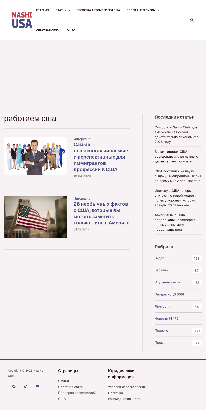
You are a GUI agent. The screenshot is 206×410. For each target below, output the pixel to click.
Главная (42, 10)
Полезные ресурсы (141, 10)
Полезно (161, 330)
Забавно (161, 270)
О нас (71, 30)
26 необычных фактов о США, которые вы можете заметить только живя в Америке (101, 213)
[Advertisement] (103, 70)
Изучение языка (167, 282)
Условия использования (127, 387)
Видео (159, 258)
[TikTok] (25, 386)
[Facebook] (14, 386)
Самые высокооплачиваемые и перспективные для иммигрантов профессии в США (101, 157)
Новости (161, 318)
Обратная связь (48, 30)
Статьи (61, 10)
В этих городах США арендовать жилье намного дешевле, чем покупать (176, 156)
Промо (160, 343)
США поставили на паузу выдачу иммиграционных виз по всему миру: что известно (178, 176)
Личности (162, 306)
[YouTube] (37, 386)
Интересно (82, 139)
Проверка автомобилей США (98, 10)
